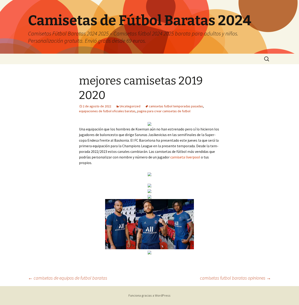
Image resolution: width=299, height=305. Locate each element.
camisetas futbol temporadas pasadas (176, 106)
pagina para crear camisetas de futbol (163, 111)
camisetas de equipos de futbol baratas (67, 278)
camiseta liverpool (185, 157)
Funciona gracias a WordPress (149, 295)
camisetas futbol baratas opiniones (235, 278)
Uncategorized (130, 106)
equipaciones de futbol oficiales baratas (107, 111)
